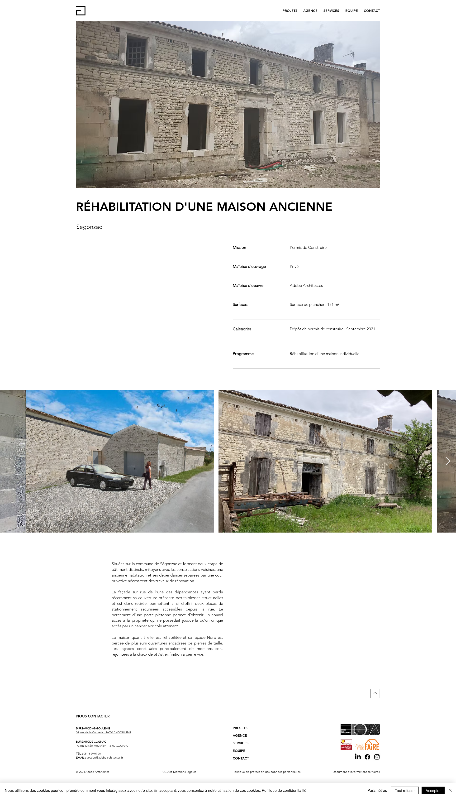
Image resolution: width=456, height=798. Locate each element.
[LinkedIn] (357, 756)
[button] (48, 672)
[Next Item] (448, 461)
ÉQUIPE (239, 751)
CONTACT (241, 758)
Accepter (433, 790)
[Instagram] (376, 756)
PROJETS (240, 728)
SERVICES (240, 743)
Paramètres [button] (377, 790)
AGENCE (240, 735)
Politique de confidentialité (284, 790)
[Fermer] (450, 790)
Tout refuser (405, 790)
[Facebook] (367, 756)
